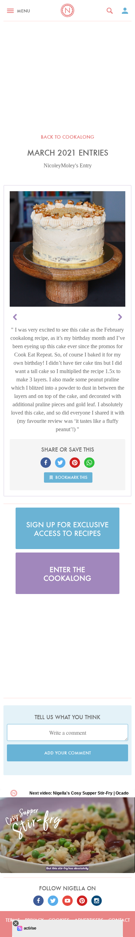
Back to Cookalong (67, 137)
